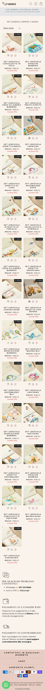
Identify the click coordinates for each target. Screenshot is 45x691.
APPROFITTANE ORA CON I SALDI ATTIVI (22, 357)
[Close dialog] (41, 307)
